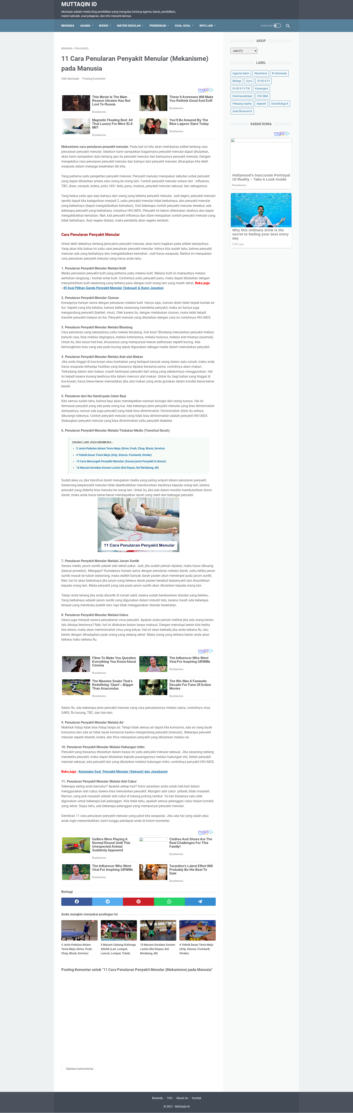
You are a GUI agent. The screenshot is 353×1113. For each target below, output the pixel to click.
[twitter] (107, 902)
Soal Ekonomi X (242, 111)
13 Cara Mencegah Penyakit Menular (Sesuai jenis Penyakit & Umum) (121, 461)
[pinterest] (138, 902)
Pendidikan (158, 25)
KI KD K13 (263, 81)
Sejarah (261, 103)
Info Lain (206, 25)
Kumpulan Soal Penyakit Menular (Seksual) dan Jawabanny (123, 772)
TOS (169, 1098)
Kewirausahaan (242, 96)
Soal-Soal (183, 25)
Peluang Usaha (242, 103)
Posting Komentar (94, 78)
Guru (249, 81)
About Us (182, 1098)
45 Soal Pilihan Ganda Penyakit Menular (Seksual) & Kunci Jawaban (113, 288)
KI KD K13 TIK (241, 88)
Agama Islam (240, 73)
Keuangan (261, 88)
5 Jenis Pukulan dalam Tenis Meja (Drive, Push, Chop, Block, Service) (120, 448)
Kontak (196, 1098)
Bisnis (103, 25)
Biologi (236, 81)
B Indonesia (279, 73)
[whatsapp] (169, 902)
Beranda (67, 25)
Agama (85, 25)
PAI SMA (262, 96)
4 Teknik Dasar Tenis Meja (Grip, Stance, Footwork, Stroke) (114, 455)
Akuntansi (260, 73)
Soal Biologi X (279, 103)
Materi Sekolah (129, 25)
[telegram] (200, 902)
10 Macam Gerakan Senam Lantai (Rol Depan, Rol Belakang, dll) (117, 467)
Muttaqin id (79, 4)
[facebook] (76, 902)
